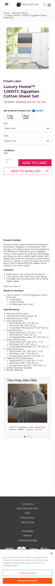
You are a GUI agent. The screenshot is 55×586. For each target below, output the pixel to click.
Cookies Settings (27, 540)
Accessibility (27, 531)
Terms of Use (27, 522)
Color (11, 136)
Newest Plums (20, 13)
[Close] (52, 553)
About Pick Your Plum (27, 508)
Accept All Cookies (27, 581)
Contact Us (27, 504)
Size (10, 123)
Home (7, 13)
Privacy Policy (27, 517)
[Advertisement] (27, 211)
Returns (27, 535)
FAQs (27, 513)
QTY (8, 160)
